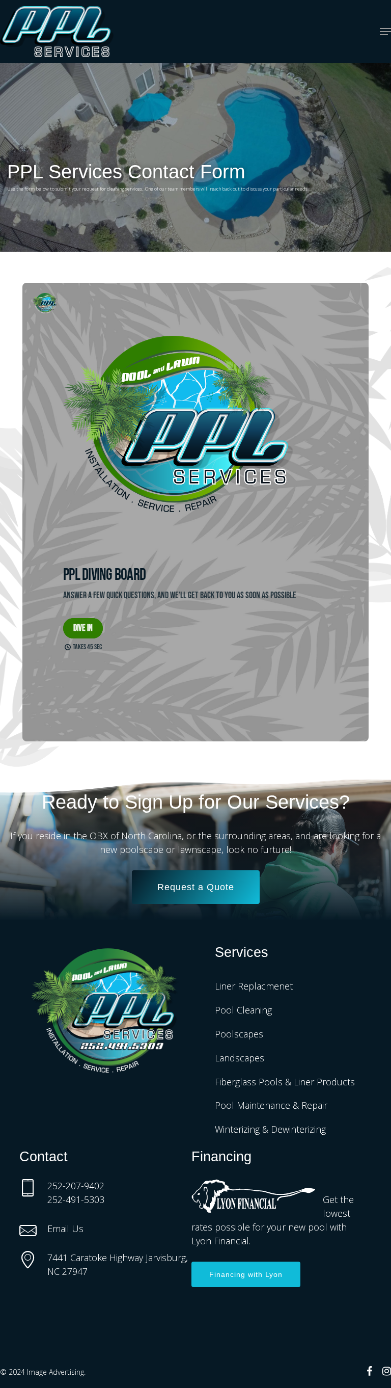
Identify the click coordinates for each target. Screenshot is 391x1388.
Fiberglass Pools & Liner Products (285, 1082)
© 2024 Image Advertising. (43, 1372)
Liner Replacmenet (254, 986)
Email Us (65, 1228)
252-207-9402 (75, 1186)
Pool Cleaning (243, 1010)
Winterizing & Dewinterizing (270, 1129)
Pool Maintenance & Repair (271, 1105)
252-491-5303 (75, 1199)
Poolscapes (239, 1034)
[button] (385, 31)
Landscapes (239, 1058)
